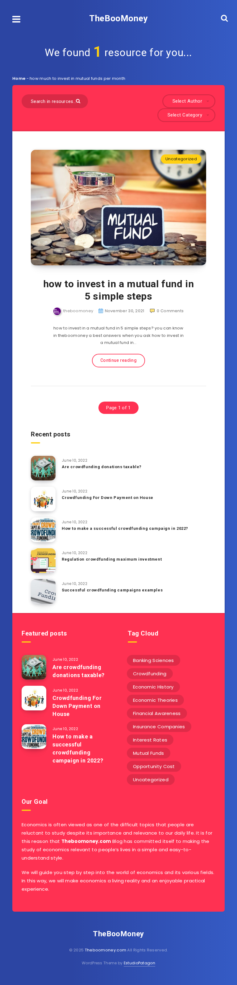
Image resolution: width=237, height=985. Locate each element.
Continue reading (118, 360)
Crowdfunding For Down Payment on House (107, 497)
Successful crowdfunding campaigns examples (112, 590)
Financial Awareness (157, 713)
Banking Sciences (153, 660)
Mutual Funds (148, 753)
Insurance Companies (159, 726)
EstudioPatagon (139, 963)
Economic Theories (155, 700)
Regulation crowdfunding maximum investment (112, 559)
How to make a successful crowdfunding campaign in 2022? (125, 528)
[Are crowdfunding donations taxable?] (43, 468)
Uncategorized (181, 159)
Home (18, 78)
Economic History (153, 687)
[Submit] (79, 100)
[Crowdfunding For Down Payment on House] (43, 499)
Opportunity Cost (154, 766)
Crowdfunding (150, 673)
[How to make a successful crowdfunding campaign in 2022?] (43, 529)
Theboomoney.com (106, 950)
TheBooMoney (118, 18)
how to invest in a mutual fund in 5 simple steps (118, 290)
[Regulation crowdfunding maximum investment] (43, 560)
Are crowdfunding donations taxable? (102, 466)
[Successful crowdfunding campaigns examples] (43, 591)
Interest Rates (150, 740)
